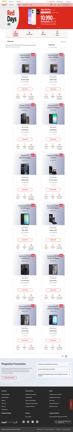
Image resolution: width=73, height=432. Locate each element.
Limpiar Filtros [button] (63, 41)
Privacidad (58, 429)
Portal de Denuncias (49, 429)
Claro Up (3, 406)
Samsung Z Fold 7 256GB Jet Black (25, 257)
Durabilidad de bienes (54, 403)
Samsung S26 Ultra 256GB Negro (53, 56)
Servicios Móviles (5, 394)
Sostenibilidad (28, 397)
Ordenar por (51, 45)
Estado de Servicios (53, 406)
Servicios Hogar (5, 397)
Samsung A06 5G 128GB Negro (25, 207)
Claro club (4, 403)
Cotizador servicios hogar (54, 397)
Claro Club (25, 4)
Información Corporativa (30, 394)
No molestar (52, 400)
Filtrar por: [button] (10, 41)
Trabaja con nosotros (30, 406)
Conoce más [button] (25, 89)
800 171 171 (61, 422)
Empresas (18, 1)
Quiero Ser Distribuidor (30, 400)
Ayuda (30, 4)
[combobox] (58, 47)
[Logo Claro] (4, 4)
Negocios (11, 1)
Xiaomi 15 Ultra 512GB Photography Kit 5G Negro (53, 157)
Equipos (3, 400)
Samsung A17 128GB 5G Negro (53, 308)
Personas (4, 1)
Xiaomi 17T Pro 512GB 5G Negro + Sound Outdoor (25, 107)
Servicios (11, 4)
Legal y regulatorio (67, 429)
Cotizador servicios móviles (55, 394)
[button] (51, 5)
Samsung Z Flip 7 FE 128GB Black (53, 207)
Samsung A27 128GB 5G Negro (53, 107)
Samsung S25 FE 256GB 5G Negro (25, 308)
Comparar (25, 84)
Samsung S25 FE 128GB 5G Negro (53, 257)
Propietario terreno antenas (31, 403)
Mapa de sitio (40, 429)
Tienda (18, 4)
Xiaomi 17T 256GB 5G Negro (25, 157)
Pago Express (52, 1)
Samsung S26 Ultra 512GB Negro (25, 56)
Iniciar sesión (28, 416)
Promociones (4, 409)
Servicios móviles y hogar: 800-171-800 (58, 416)
